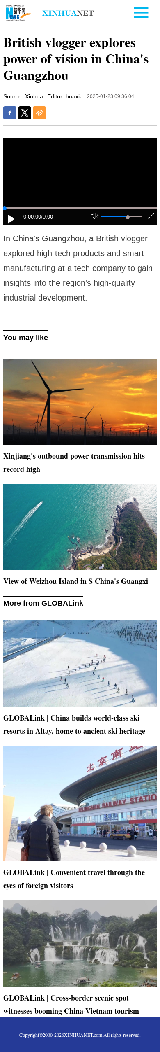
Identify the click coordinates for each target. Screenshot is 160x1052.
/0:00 (47, 217)
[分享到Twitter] (24, 112)
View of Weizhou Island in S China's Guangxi (75, 581)
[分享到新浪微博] (39, 112)
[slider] (128, 217)
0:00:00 (32, 217)
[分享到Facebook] (9, 112)
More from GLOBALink (43, 603)
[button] (12, 219)
